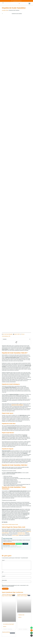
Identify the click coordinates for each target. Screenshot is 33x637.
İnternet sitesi (4, 580)
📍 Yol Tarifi (25, 543)
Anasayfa (4, 10)
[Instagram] (31, 635)
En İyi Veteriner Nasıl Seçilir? (8, 624)
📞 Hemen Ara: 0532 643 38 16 (9, 543)
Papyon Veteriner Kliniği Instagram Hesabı (10, 524)
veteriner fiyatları (15, 535)
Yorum (3, 560)
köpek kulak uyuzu (21, 532)
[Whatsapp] (31, 628)
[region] (11, 630)
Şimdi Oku (19, 617)
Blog (7, 10)
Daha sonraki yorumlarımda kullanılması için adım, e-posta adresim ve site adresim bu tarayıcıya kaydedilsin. (15, 586)
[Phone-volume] (31, 630)
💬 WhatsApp (18, 543)
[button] (29, 3)
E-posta (3, 576)
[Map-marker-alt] (31, 633)
